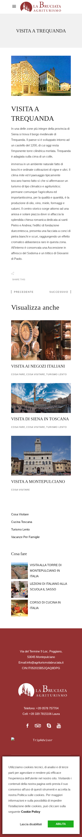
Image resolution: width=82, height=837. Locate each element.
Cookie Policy (30, 811)
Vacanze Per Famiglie (25, 537)
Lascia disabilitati (31, 824)
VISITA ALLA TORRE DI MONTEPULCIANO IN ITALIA (46, 570)
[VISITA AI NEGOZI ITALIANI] (41, 340)
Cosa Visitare (35, 374)
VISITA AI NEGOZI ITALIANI (38, 366)
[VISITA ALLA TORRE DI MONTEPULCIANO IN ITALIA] (19, 570)
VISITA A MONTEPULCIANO (38, 481)
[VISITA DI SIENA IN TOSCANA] (41, 398)
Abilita (61, 823)
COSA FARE (18, 374)
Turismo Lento (20, 529)
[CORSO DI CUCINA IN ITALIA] (19, 608)
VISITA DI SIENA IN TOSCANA (40, 419)
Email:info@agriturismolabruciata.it (41, 662)
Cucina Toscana (21, 522)
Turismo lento (56, 374)
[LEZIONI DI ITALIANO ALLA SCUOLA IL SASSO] (19, 589)
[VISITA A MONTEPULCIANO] (41, 456)
